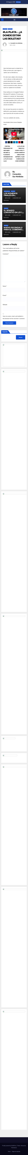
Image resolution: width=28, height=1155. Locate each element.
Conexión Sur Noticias (16, 43)
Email (5, 295)
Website (5, 304)
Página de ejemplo (16, 1151)
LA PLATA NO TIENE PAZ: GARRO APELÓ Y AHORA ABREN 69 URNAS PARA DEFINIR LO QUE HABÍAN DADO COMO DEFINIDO (19, 154)
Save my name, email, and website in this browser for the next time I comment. (14, 317)
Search (5, 332)
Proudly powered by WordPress (9, 1145)
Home (9, 1151)
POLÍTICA (13, 191)
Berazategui (7, 191)
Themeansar (14, 1147)
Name (5, 286)
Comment (6, 254)
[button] (25, 19)
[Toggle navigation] (14, 20)
